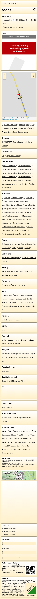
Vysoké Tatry (18, 201)
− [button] (4, 78)
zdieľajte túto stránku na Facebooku (12, 566)
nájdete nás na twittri (10, 528)
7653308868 (5, 461)
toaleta (4, 275)
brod (3, 330)
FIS (3, 156)
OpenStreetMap (15, 117)
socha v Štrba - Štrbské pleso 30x (13, 431)
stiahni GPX (5, 464)
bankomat (28, 271)
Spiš (32, 125)
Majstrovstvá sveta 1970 (26, 208)
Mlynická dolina (27, 216)
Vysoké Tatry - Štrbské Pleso (12, 198)
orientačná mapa (9, 212)
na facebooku (16, 565)
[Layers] (33, 75)
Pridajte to (5, 595)
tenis (11, 244)
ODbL (24, 582)
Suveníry (21, 142)
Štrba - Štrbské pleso (20, 132)
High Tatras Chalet (13, 156)
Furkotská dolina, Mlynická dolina (13, 227)
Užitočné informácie (9, 223)
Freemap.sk (26, 117)
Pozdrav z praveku (8, 234)
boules (14, 248)
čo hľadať (5, 549)
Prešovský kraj (24, 125)
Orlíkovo (5, 244)
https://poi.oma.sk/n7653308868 (10, 119)
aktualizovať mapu (13, 460)
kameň (11, 320)
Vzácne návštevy (23, 234)
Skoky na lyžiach (8, 219)
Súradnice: (6, 27)
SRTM (10, 594)
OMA (8, 3)
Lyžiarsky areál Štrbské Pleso (12, 295)
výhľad (4, 320)
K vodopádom (8, 20)
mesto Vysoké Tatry (20, 128)
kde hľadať (6, 540)
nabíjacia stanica (8, 299)
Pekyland (32, 184)
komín (19, 212)
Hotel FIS (21, 180)
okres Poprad (6, 128)
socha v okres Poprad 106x (11, 442)
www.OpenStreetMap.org (25, 580)
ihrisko (20, 248)
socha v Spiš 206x (17, 446)
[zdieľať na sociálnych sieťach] (34, 9)
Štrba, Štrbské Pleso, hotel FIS (12, 285)
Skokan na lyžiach (27, 340)
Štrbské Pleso (23, 223)
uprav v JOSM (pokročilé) (26, 460)
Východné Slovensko (9, 125)
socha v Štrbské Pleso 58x (14, 435)
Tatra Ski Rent (26, 244)
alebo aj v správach (9, 534)
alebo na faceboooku (10, 531)
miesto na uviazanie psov (11, 258)
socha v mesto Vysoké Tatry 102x (20, 438)
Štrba (9, 132)
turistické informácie (23, 219)
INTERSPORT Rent (9, 142)
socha (14, 3)
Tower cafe (7, 188)
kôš (3, 271)
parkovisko (28, 295)
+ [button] (4, 74)
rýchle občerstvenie (9, 166)
